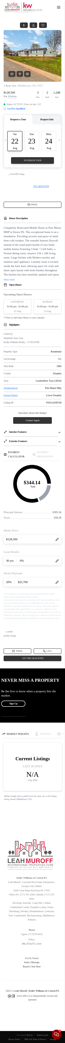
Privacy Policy (14, 1039)
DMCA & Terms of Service (35, 1039)
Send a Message (31, 962)
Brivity (30, 1035)
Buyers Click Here (32, 966)
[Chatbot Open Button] (56, 1034)
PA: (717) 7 (27, 943)
